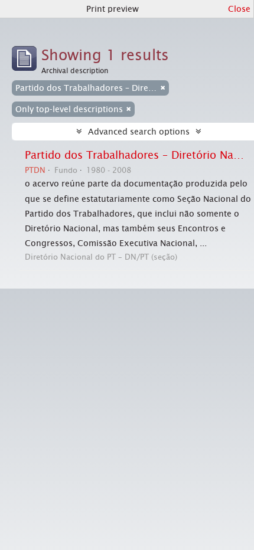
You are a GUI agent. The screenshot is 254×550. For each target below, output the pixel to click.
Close (239, 9)
